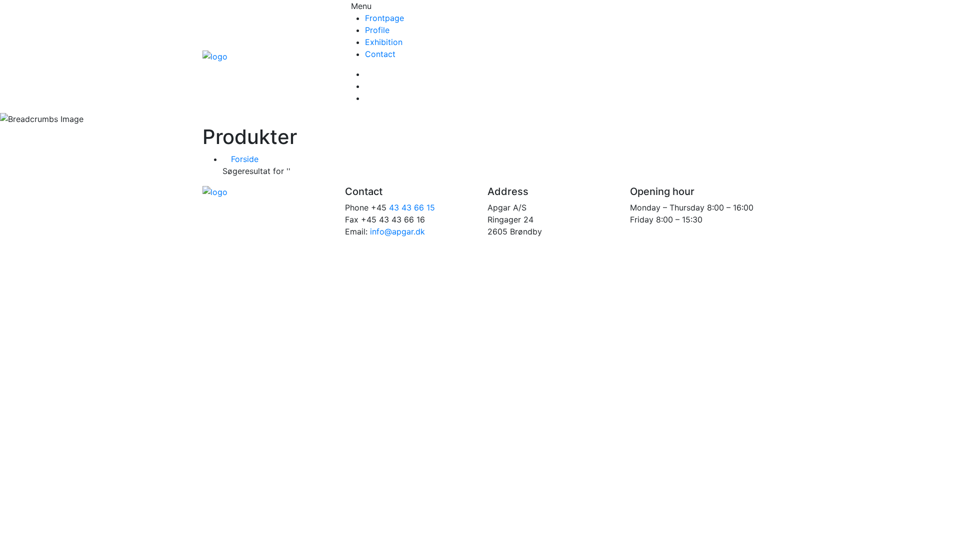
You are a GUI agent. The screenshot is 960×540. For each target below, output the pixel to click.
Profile (377, 30)
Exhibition (383, 42)
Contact (380, 54)
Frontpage (384, 18)
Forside (243, 159)
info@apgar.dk (397, 231)
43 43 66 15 (412, 207)
